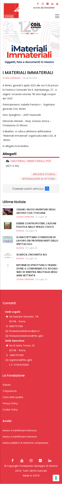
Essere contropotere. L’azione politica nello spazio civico (36, 225)
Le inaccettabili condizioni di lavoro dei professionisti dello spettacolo (37, 240)
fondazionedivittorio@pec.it (24, 331)
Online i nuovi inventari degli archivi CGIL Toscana (35, 211)
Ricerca (20, 230)
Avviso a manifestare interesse (20, 430)
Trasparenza (10, 391)
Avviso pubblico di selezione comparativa (25, 442)
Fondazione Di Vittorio (39, 178)
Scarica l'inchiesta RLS (31, 254)
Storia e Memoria (11, 78)
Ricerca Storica (44, 174)
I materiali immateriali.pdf (30, 161)
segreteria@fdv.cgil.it (20, 360)
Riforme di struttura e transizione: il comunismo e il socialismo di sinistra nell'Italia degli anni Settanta (37, 270)
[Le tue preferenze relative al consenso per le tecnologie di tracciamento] (56, 478)
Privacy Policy (10, 403)
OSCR (36, 475)
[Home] (17, 10)
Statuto (7, 384)
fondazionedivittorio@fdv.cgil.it (26, 335)
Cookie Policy (10, 409)
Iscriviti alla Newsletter (44, 7)
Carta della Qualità (13, 397)
